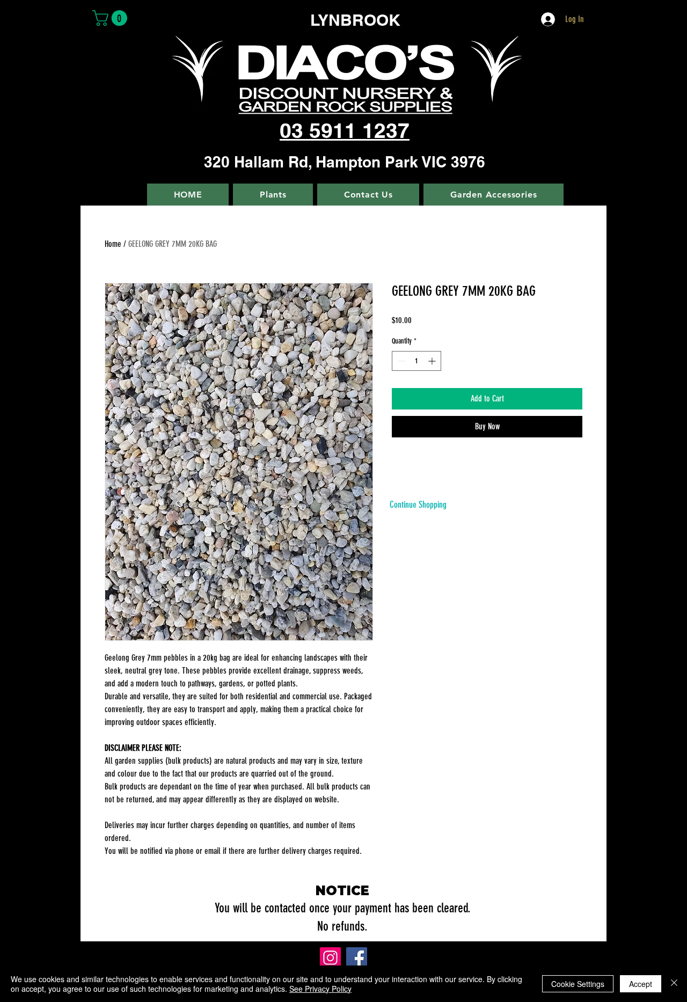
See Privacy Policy (320, 988)
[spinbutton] (416, 361)
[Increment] (433, 361)
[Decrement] (400, 361)
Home (113, 244)
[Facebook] (356, 957)
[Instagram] (330, 957)
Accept (640, 983)
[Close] (674, 983)
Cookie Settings (577, 983)
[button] (111, 18)
